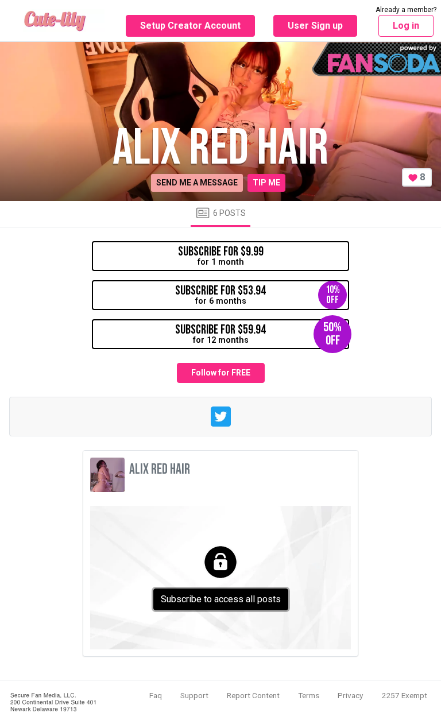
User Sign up (315, 25)
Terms (308, 695)
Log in (406, 25)
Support (194, 695)
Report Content (253, 695)
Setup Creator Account (190, 25)
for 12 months (258, 334)
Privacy (350, 695)
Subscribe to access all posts (221, 599)
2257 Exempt (404, 695)
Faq (155, 695)
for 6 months (257, 294)
